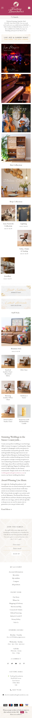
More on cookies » (16, 714)
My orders (16, 575)
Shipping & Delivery (16, 603)
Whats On (16, 600)
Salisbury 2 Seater (24, 397)
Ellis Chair (24, 370)
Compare (16, 581)
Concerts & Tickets (16, 610)
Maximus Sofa (16, 348)
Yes (22, 712)
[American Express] (5, 705)
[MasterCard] (21, 705)
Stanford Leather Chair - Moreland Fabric (8, 373)
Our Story (16, 597)
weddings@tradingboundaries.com (12, 473)
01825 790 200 (16, 690)
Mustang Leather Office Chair (8, 397)
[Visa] (26, 705)
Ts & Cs (16, 622)
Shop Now (16, 351)
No (26, 712)
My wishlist (16, 578)
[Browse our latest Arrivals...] (16, 304)
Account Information (16, 572)
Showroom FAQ (16, 607)
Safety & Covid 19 (16, 616)
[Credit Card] (10, 705)
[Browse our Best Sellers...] (16, 291)
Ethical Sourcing (16, 613)
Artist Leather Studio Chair (8, 420)
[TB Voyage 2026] (16, 38)
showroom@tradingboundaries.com (16, 695)
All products (16, 584)
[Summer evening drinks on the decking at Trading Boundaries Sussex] (16, 58)
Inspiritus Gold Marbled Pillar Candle (24, 421)
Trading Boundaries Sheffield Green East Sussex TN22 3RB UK (16, 680)
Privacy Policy (16, 619)
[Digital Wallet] (16, 705)
